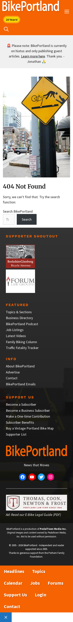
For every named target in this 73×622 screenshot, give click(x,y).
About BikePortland (20, 366)
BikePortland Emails (21, 384)
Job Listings (15, 330)
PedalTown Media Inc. (53, 529)
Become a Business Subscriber (28, 410)
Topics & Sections (19, 312)
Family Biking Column (21, 342)
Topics (38, 571)
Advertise (13, 372)
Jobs (35, 583)
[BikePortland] (30, 7)
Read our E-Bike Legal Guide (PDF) (36, 514)
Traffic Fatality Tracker (22, 347)
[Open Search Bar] (6, 29)
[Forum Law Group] (20, 291)
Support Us (15, 595)
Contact (12, 378)
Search (27, 219)
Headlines (14, 571)
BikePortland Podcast (22, 324)
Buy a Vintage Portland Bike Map (30, 428)
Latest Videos (16, 336)
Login (40, 595)
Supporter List (16, 434)
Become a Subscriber (21, 404)
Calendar (13, 583)
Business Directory (19, 318)
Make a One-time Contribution (28, 416)
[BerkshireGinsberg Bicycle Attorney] (20, 267)
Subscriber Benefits (20, 422)
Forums (55, 583)
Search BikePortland (18, 211)
